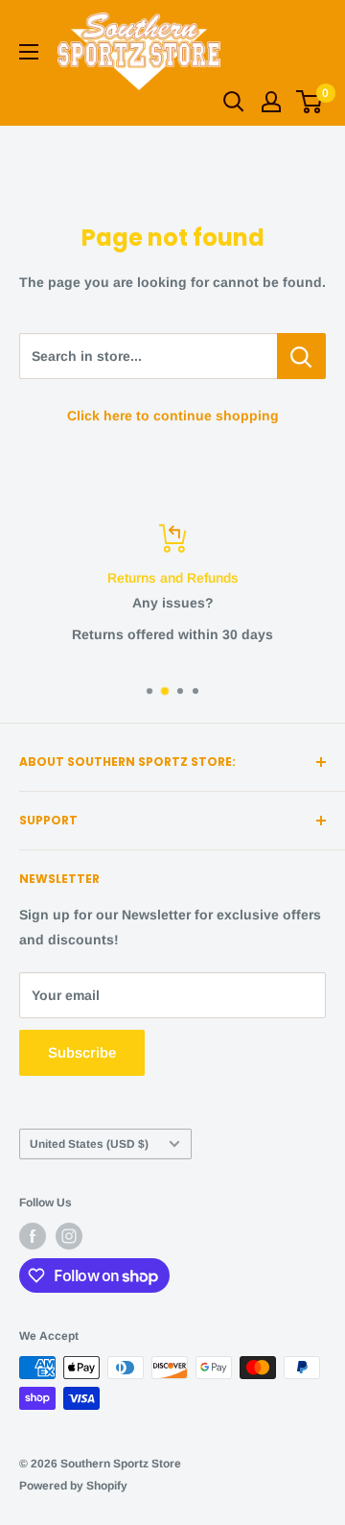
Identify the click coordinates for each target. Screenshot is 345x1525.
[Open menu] (28, 52)
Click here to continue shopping (173, 415)
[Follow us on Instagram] (69, 1236)
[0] (310, 101)
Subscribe (82, 1052)
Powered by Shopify (73, 1485)
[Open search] (233, 101)
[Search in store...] (301, 356)
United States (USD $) (89, 1144)
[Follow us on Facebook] (32, 1236)
